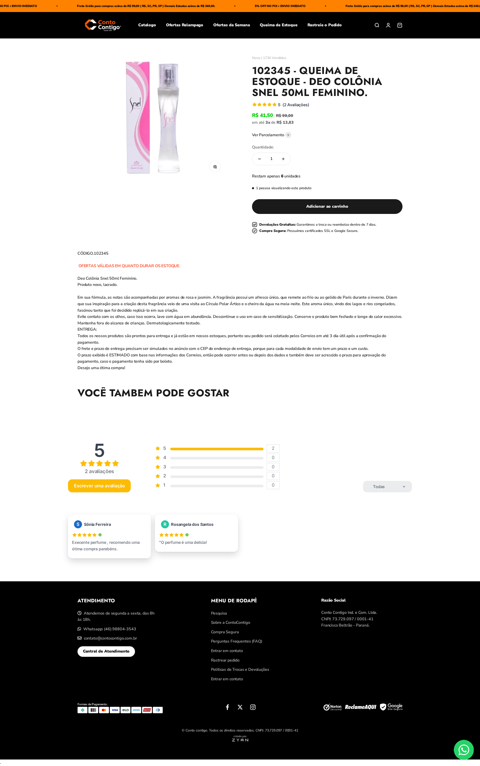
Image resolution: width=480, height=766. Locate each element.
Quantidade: (263, 147)
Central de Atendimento (106, 651)
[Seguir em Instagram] (253, 707)
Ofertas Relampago (184, 25)
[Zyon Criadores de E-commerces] (240, 740)
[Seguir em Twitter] (240, 707)
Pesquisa (219, 613)
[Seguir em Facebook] (227, 707)
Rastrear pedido (225, 660)
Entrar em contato (227, 651)
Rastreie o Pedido (325, 25)
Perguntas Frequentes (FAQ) (236, 641)
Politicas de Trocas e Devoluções (240, 669)
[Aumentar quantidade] (283, 159)
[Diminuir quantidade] (259, 159)
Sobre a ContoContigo (230, 622)
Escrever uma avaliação (99, 485)
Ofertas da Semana (231, 25)
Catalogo (147, 25)
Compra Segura (225, 632)
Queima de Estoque (278, 25)
